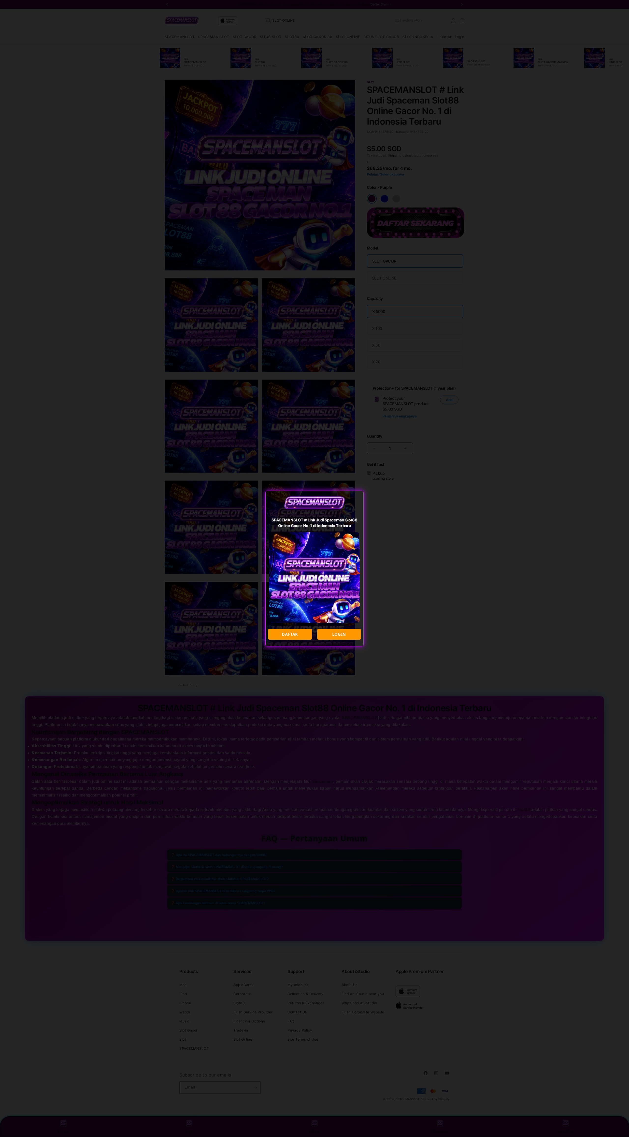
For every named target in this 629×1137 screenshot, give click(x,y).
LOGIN (339, 634)
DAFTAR (290, 634)
